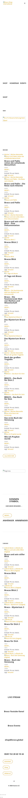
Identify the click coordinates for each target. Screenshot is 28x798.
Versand (10, 175)
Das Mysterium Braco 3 (14, 320)
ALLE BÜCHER (9, 456)
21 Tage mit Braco (12, 276)
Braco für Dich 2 (12, 624)
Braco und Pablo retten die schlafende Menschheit (14, 163)
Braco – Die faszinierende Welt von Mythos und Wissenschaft (13, 300)
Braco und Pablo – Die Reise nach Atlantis (14, 184)
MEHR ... (7, 169)
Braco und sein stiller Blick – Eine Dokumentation (14, 223)
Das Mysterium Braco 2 (14, 339)
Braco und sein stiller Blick (14, 555)
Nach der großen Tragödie (12, 358)
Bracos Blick (10, 259)
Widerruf (7, 773)
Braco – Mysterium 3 (14, 607)
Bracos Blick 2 (11, 242)
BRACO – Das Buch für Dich (13, 398)
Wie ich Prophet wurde (11, 437)
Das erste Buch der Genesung (13, 419)
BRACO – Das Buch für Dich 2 (13, 379)
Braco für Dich (11, 641)
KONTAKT (7, 761)
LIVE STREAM (14, 697)
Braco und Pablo (12, 202)
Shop (6, 767)
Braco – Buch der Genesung (12, 661)
